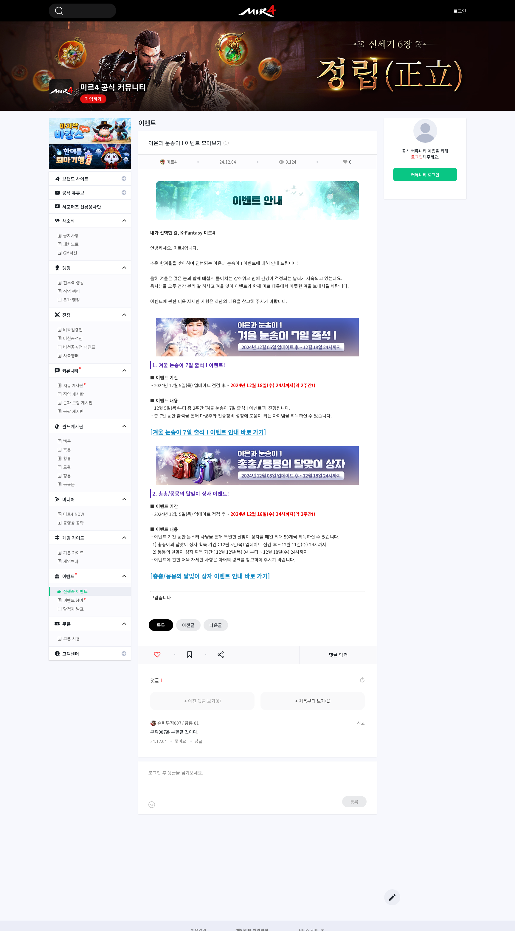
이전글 (188, 625)
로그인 (460, 11)
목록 (161, 625)
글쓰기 (392, 897)
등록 (354, 802)
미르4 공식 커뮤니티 (257, 11)
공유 (220, 655)
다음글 (216, 625)
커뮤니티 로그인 (425, 175)
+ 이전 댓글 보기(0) (202, 701)
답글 (198, 741)
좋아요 (157, 655)
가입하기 (93, 99)
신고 (361, 723)
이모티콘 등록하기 (151, 804)
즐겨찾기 (189, 655)
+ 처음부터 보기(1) (313, 701)
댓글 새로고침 (361, 680)
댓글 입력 (338, 654)
